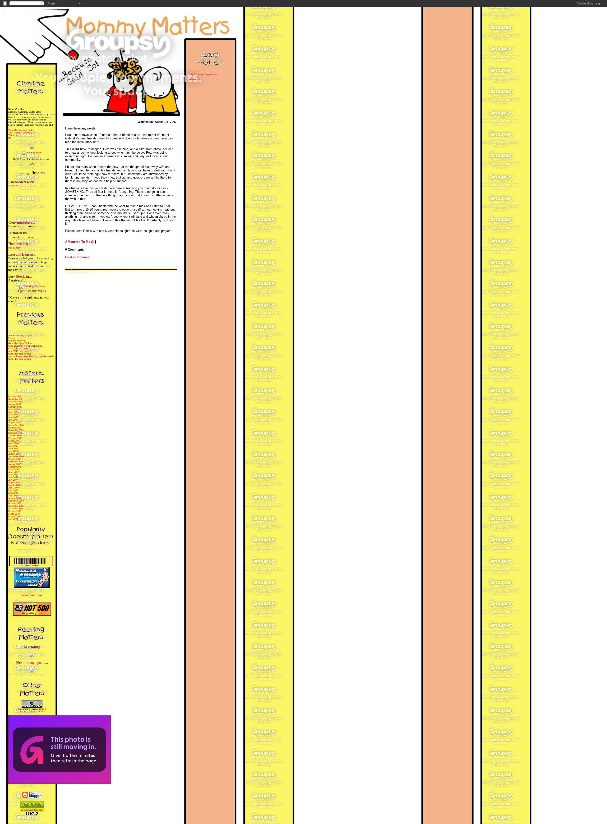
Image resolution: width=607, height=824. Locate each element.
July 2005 (13, 420)
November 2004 (15, 399)
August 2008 (14, 498)
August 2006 (14, 453)
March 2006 (14, 440)
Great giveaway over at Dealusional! (25, 346)
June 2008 (13, 493)
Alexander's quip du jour (20, 335)
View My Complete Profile (21, 130)
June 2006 (13, 448)
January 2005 (14, 404)
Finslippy (14, 247)
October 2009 (14, 511)
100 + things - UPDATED (20, 132)
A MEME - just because (19, 351)
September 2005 (16, 425)
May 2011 (13, 519)
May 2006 (13, 446)
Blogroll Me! (195, 79)
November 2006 (15, 461)
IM (9, 138)
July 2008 (13, 495)
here (96, 142)
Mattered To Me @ (81, 242)
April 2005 (13, 412)
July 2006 (13, 451)
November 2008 (15, 506)
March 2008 (14, 485)
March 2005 (14, 409)
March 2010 (14, 513)
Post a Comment (77, 257)
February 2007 (15, 466)
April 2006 (13, 443)
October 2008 (14, 503)
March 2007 (14, 469)
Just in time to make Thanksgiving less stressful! (31, 356)
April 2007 (13, 472)
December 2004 (15, 401)
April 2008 (13, 487)
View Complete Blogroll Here (203, 74)
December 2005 (15, 433)
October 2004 (14, 396)
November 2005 (15, 430)
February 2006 (15, 438)
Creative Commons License (31, 711)
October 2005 (14, 427)
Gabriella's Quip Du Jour (20, 343)
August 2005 (14, 422)
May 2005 (13, 414)
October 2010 (14, 516)
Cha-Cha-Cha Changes (19, 348)
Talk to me (13, 135)
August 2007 (14, 482)
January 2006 (14, 435)
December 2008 (15, 508)
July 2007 (13, 480)
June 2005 (13, 417)
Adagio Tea (13, 185)
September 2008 (16, 500)
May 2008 (13, 490)
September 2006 (16, 456)
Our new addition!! (17, 340)
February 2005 (15, 406)
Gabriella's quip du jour (19, 353)
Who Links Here (32, 595)
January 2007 (14, 464)
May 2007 (13, 474)
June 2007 (13, 477)
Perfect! (11, 338)
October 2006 (14, 459)
